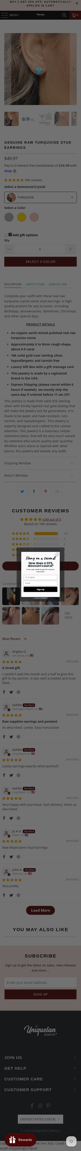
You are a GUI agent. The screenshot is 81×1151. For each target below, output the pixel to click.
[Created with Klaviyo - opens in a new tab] (40, 598)
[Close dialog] (57, 554)
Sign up (40, 589)
